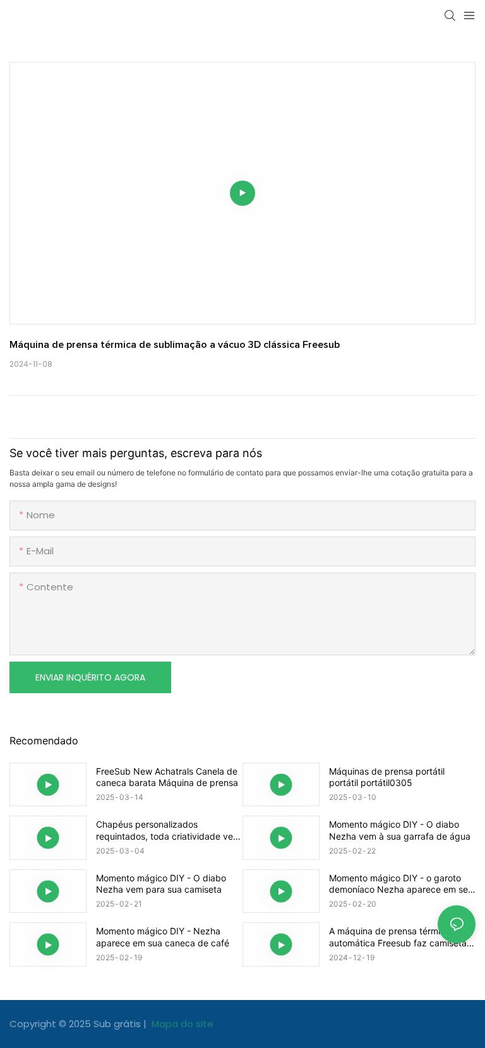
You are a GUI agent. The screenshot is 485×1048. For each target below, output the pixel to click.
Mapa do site (181, 1023)
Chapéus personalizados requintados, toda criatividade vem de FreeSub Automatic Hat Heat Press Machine (168, 830)
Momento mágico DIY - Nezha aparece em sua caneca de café (162, 937)
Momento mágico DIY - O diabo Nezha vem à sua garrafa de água (399, 830)
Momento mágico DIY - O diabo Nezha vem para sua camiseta (161, 883)
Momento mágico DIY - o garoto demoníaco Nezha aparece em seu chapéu (401, 883)
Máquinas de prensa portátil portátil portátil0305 (387, 777)
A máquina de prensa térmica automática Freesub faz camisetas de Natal (400, 937)
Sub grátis (118, 1023)
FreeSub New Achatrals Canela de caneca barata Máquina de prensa (167, 777)
